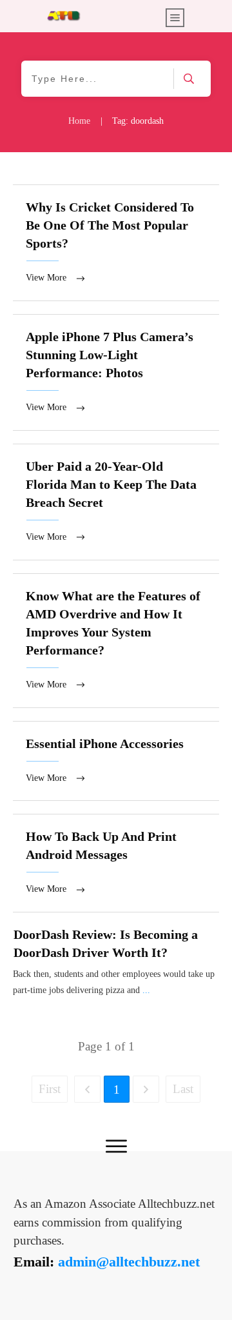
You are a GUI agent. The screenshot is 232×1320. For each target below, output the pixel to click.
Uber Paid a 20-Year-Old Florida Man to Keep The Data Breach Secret (116, 502)
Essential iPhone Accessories (116, 761)
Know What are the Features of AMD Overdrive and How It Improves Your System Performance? (116, 640)
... (146, 990)
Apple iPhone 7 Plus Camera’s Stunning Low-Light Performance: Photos (116, 372)
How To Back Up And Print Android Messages (116, 863)
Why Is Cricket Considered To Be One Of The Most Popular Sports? (116, 242)
